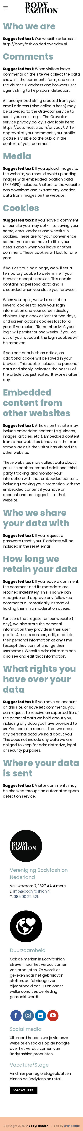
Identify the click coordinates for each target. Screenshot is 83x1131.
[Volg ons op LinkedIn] (40, 1015)
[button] (5, 8)
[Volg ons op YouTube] (52, 1015)
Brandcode (72, 1126)
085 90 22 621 (26, 896)
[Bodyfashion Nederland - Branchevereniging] (41, 7)
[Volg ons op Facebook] (16, 1015)
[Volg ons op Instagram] (28, 1015)
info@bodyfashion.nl (31, 891)
